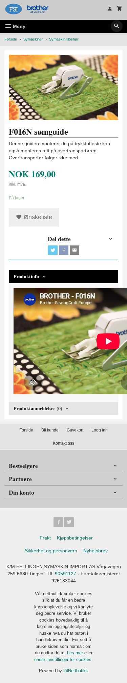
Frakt (45, 538)
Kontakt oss (63, 443)
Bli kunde (50, 430)
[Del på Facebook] (63, 250)
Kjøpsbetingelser (75, 538)
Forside (10, 39)
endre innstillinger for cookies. (63, 659)
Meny (18, 26)
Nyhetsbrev (95, 550)
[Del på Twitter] (53, 250)
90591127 (65, 573)
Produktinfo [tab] (26, 276)
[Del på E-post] (74, 250)
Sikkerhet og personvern (51, 550)
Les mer (75, 652)
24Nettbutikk (75, 670)
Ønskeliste (37, 217)
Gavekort (75, 430)
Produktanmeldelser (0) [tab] (38, 408)
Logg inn (99, 430)
